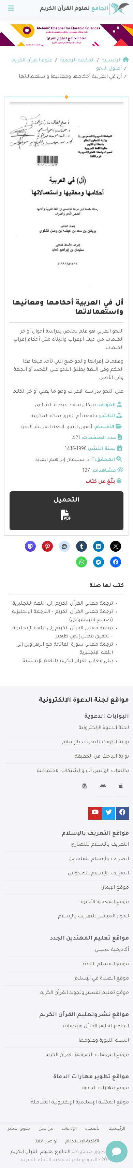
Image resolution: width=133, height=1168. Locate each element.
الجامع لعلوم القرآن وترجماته (96, 1026)
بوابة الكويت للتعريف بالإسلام (95, 742)
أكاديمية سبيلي (112, 950)
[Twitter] (108, 813)
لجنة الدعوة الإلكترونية (103, 728)
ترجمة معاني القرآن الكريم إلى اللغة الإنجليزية (62, 604)
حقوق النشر (19, 1129)
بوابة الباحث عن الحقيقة (102, 757)
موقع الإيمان (115, 888)
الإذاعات (69, 1129)
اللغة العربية (49, 427)
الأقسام (93, 1129)
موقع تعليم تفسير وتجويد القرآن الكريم (84, 993)
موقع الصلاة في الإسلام (101, 979)
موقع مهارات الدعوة (105, 1088)
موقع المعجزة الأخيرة (105, 902)
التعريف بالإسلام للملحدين (99, 859)
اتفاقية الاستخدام (82, 1141)
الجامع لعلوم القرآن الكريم (40, 1152)
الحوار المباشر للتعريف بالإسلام (93, 916)
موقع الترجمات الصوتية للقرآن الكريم (87, 1055)
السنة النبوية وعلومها (103, 1041)
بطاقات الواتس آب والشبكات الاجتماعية (83, 771)
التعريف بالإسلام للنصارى (100, 845)
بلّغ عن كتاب (100, 482)
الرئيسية (117, 1129)
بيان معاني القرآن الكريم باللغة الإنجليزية (68, 661)
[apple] (121, 787)
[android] (103, 787)
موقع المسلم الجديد (105, 964)
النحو (26, 427)
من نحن (46, 1129)
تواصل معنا (45, 1141)
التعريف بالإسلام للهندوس (98, 873)
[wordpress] (86, 787)
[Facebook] (122, 813)
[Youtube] (95, 813)
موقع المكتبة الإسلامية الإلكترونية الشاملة (80, 1103)
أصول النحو (79, 427)
